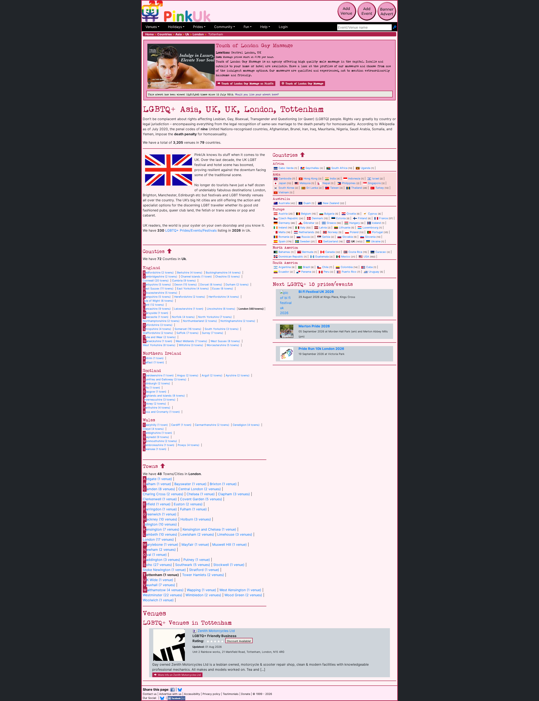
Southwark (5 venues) (192, 565)
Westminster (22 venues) (162, 595)
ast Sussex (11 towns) (158, 288)
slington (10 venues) (160, 524)
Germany (284, 222)
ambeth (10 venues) (160, 534)
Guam (307, 203)
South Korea (286, 187)
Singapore (374, 183)
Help (264, 27)
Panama (306, 271)
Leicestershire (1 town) (188, 308)
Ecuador (284, 271)
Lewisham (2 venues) (197, 534)
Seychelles (312, 168)
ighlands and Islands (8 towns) (164, 395)
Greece (331, 222)
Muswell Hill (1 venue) (229, 544)
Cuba (369, 267)
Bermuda (307, 252)
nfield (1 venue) (157, 504)
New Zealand (331, 203)
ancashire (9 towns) (157, 308)
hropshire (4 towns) (157, 329)
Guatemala (322, 256)
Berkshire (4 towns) (189, 272)
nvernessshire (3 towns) (159, 399)
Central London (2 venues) (199, 489)
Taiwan (334, 187)
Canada (330, 252)
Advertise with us (170, 694)
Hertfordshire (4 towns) (223, 296)
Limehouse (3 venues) (234, 534)
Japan (282, 183)
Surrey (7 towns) (212, 333)
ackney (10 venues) (160, 519)
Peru (326, 271)
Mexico (345, 256)
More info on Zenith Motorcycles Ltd (179, 674)
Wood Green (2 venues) (243, 595)
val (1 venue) (155, 554)
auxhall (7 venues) (159, 585)
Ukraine (375, 241)
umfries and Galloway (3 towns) (164, 379)
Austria (283, 213)
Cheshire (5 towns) (227, 276)
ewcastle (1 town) (155, 317)
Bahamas (284, 252)
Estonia (341, 218)
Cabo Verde (286, 168)
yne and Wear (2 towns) (159, 337)
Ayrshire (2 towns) (237, 375)
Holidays (175, 27)
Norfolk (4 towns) (183, 317)
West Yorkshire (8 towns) (159, 345)
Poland (354, 232)
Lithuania (344, 227)
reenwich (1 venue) (159, 514)
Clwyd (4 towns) (153, 428)
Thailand (356, 187)
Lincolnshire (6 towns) (221, 308)
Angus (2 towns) (187, 375)
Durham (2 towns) (237, 284)
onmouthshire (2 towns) (160, 441)
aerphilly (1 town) (155, 424)
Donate (245, 694)
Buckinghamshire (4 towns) (223, 272)
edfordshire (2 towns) (158, 272)
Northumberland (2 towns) (200, 321)
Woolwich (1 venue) (158, 600)
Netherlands (306, 232)
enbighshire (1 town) (157, 432)
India (333, 178)
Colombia (347, 267)
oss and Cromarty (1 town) (161, 411)
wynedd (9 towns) (156, 437)
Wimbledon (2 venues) (203, 595)
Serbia (326, 236)
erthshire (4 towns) (156, 407)
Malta (282, 232)
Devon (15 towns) (185, 284)
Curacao (380, 252)
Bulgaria (329, 213)
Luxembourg (370, 227)
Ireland (283, 227)
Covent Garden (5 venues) (201, 499)
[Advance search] (394, 27)
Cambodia (285, 178)
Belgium (306, 213)
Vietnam (284, 192)
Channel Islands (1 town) (196, 276)
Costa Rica (355, 252)
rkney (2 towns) (154, 403)
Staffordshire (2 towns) (158, 333)
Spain (282, 241)
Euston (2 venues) (188, 504)
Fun (246, 27)
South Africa (339, 168)
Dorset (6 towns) (211, 284)
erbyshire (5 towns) (157, 284)
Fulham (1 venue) (193, 509)
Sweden (305, 241)
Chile (325, 267)
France (383, 218)
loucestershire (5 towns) (160, 292)
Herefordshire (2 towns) (189, 296)
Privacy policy (211, 694)
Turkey (379, 187)
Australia (284, 203)
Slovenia (370, 236)
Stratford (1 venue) (204, 570)
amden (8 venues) (159, 489)
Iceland (376, 222)
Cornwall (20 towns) (156, 280)
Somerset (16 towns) (188, 329)
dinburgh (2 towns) (156, 383)
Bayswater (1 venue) (190, 484)
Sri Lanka (312, 187)
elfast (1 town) (153, 362)
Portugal (377, 232)
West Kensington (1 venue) (240, 590)
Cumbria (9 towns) (184, 280)
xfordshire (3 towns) (157, 325)
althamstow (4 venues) (163, 590)
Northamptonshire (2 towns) (161, 321)
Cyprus (372, 213)
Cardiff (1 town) (181, 424)
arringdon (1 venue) (160, 509)
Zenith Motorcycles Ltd (216, 631)
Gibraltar (309, 222)
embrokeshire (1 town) (158, 445)
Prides (198, 27)
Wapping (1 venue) (201, 590)
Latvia (323, 227)
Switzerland (330, 241)
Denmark (317, 218)
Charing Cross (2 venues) (163, 494)
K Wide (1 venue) (158, 580)
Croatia (351, 213)
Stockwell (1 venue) (228, 565)
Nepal (326, 183)
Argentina (285, 267)
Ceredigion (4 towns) (246, 424)
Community (223, 27)
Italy (303, 227)
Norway (333, 232)
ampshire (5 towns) (157, 296)
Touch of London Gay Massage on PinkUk (247, 83)
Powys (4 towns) (188, 445)
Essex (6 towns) (222, 288)
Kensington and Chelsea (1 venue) (209, 529)
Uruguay (374, 271)
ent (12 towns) (153, 304)
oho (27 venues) (157, 565)
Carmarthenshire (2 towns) (212, 424)
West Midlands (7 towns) (191, 341)
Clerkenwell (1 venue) (160, 499)
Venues (151, 27)
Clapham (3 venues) (234, 494)
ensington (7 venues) (161, 529)
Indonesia (354, 178)
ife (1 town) (151, 387)
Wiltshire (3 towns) (191, 345)
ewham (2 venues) (159, 549)
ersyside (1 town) (155, 313)
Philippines (349, 183)
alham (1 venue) (157, 484)
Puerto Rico (349, 271)
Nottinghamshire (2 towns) (237, 321)
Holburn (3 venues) (195, 519)
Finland (362, 218)
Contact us (150, 694)
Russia (306, 236)
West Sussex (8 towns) (225, 341)
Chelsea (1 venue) (201, 494)
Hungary (354, 222)
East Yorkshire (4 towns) (193, 288)
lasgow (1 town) (154, 391)
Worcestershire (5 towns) (223, 345)
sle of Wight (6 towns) (158, 300)
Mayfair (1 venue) (195, 544)
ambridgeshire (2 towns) (160, 276)
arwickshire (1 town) (157, 341)
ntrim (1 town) (153, 358)
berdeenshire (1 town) (158, 375)
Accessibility (192, 694)
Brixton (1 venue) (223, 484)
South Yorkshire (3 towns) (222, 329)
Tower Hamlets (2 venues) (203, 575)
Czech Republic (288, 218)
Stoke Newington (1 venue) (164, 570)
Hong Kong (311, 178)
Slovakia (347, 236)
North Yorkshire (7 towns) (215, 317)
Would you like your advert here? (257, 94)
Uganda (365, 168)
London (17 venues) (158, 539)
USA (366, 256)
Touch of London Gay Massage (304, 83)
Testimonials (231, 694)
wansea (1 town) (154, 449)
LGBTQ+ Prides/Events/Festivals (191, 230)
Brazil (306, 267)
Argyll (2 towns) (212, 375)
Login (283, 27)
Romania (284, 236)
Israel (375, 178)
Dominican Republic (291, 256)
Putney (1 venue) (196, 560)
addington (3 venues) (161, 560)
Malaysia (305, 183)
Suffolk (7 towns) (187, 333)
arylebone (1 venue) (160, 544)
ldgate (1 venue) (157, 479)
